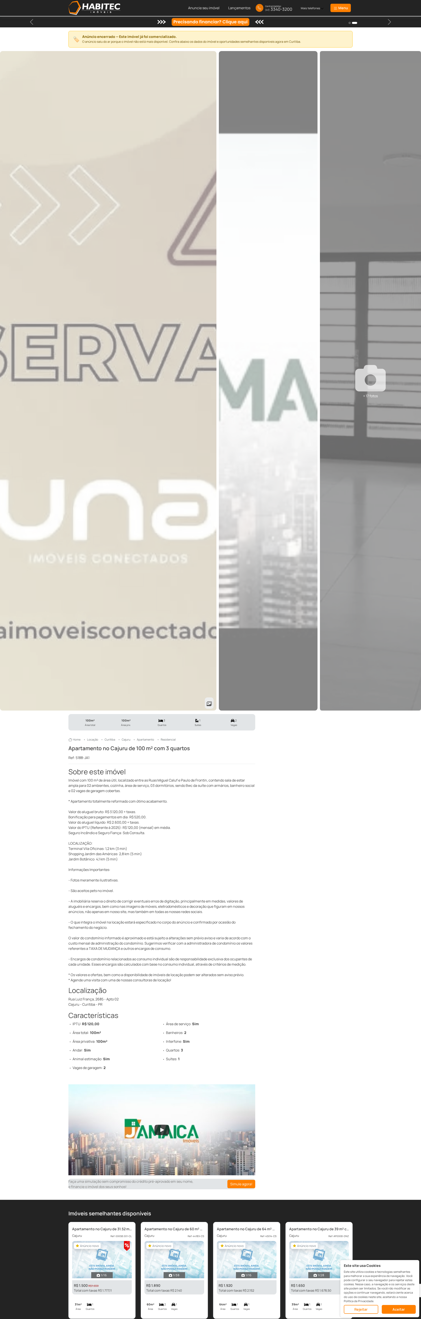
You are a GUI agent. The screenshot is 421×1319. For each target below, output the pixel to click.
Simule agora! (241, 1184)
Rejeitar (360, 1309)
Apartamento (145, 739)
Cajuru (126, 739)
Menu (343, 7)
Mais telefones (311, 8)
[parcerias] (351, 23)
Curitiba (110, 739)
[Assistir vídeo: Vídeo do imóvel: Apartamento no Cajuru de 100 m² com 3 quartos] (161, 1129)
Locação (92, 739)
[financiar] (356, 23)
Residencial (168, 739)
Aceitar (398, 1309)
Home (76, 739)
